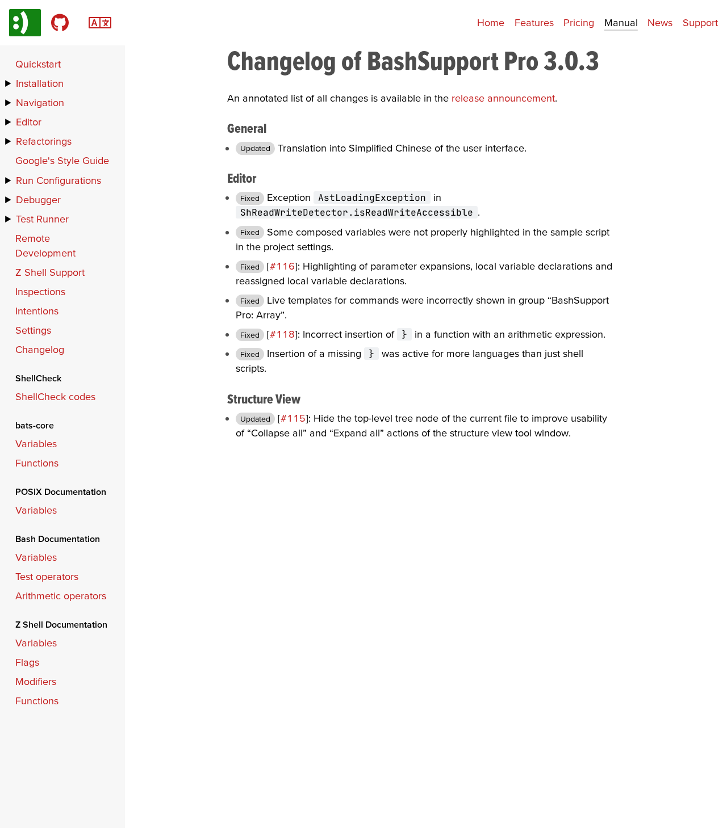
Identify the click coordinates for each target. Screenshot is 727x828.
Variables (36, 443)
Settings (33, 330)
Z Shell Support (50, 272)
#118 (282, 334)
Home (490, 22)
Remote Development (45, 245)
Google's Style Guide (62, 160)
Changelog (39, 349)
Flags (27, 662)
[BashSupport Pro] (25, 22)
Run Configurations (58, 180)
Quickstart (38, 64)
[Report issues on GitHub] (60, 23)
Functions (37, 463)
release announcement (503, 98)
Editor (28, 122)
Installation (40, 83)
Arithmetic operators (60, 596)
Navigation (40, 102)
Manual (621, 22)
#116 (282, 266)
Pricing (578, 22)
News (659, 22)
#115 (293, 418)
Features (534, 22)
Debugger (38, 199)
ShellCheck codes (55, 396)
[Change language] (100, 21)
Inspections (40, 291)
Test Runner (42, 219)
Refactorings (44, 141)
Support (700, 22)
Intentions (37, 311)
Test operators (46, 576)
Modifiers (35, 681)
